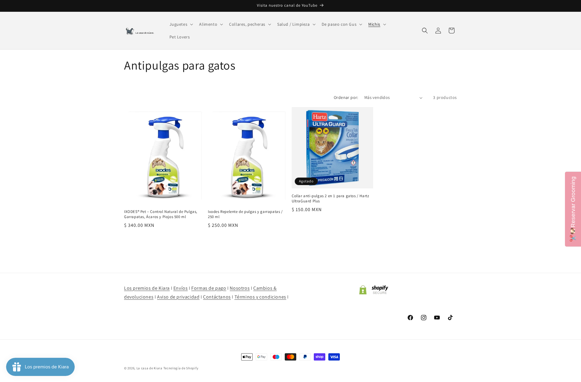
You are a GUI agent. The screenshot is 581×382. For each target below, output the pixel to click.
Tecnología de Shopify (181, 368)
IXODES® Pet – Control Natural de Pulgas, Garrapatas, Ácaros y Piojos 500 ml (160, 214)
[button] (181, 24)
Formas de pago (208, 288)
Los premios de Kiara (147, 288)
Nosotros (240, 288)
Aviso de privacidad (178, 297)
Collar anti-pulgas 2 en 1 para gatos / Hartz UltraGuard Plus (330, 199)
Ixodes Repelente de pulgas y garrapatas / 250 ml (245, 214)
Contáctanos (217, 297)
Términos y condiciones (260, 297)
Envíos (180, 288)
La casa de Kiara (149, 368)
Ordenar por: (346, 97)
